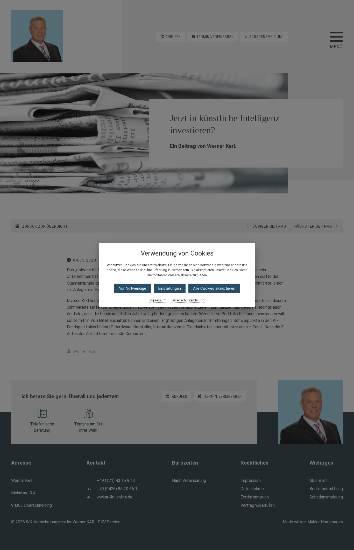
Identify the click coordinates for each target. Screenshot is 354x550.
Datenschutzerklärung (188, 300)
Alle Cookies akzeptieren (214, 288)
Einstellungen (169, 288)
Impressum (158, 300)
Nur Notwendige (132, 288)
